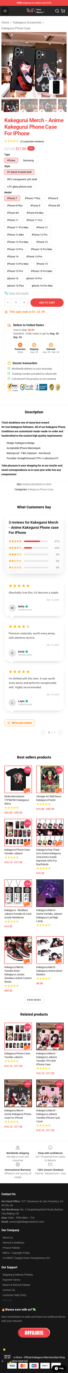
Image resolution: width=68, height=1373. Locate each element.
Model (8, 192)
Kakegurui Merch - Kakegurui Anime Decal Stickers (49, 971)
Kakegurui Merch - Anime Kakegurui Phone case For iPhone (17, 1114)
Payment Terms (11, 1279)
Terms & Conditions (13, 1242)
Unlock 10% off (7, 1357)
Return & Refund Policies (16, 1284)
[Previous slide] (7, 64)
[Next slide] (61, 64)
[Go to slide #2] (29, 105)
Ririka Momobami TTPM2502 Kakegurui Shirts (16, 800)
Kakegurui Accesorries (27, 22)
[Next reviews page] (60, 732)
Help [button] (61, 1368)
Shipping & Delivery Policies (18, 1274)
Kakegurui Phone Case (15, 28)
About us (8, 1237)
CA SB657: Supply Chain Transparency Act (26, 1257)
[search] (57, 11)
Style (7, 166)
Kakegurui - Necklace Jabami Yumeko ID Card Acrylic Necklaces (17, 914)
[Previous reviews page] (43, 732)
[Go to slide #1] (10, 105)
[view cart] (63, 11)
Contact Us (9, 1290)
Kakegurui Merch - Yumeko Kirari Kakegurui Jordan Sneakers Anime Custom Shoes (18, 974)
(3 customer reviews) (32, 141)
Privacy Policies (11, 1247)
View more (34, 1000)
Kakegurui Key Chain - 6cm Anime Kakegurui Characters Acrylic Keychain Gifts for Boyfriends (48, 857)
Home (5, 22)
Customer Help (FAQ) (14, 1295)
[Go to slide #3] (48, 105)
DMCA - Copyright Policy (16, 1252)
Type (7, 154)
